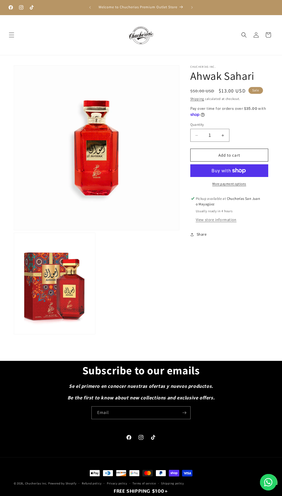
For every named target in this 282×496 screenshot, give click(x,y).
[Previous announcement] (90, 7)
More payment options (229, 184)
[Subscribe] (184, 412)
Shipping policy (172, 483)
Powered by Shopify (62, 483)
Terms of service (144, 483)
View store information (216, 219)
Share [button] (202, 234)
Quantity (197, 124)
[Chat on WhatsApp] (268, 482)
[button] (12, 35)
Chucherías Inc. (36, 483)
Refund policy (91, 483)
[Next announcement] (192, 7)
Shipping (197, 99)
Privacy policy (117, 483)
